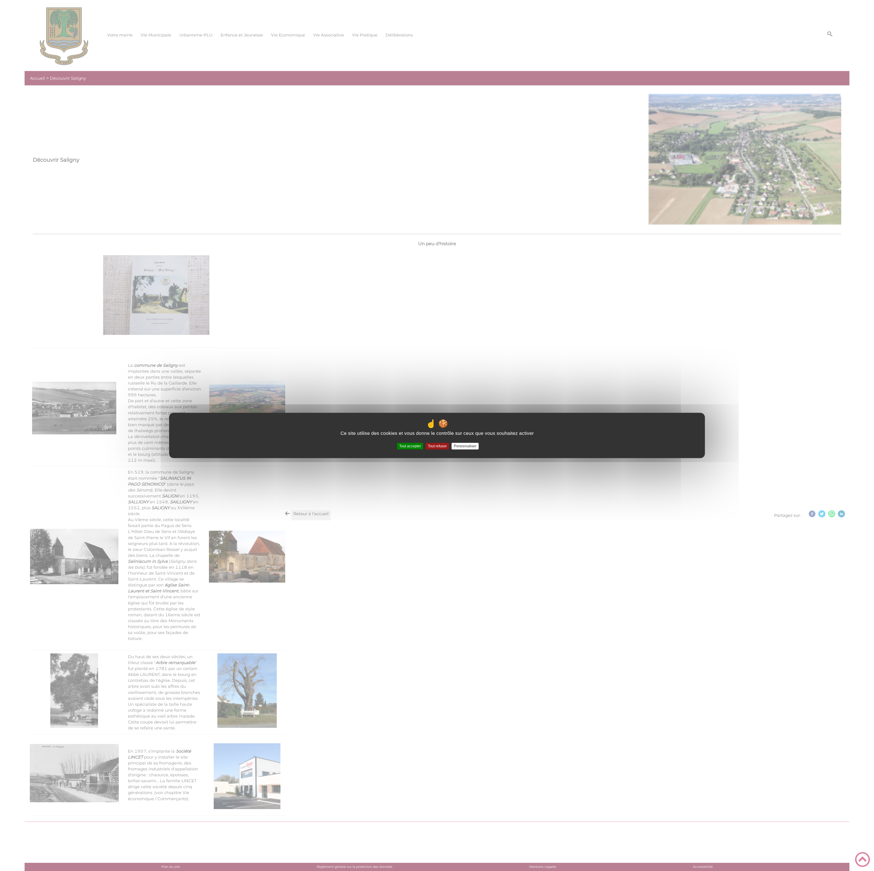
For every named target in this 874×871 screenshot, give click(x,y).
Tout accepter (410, 446)
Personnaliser (465, 446)
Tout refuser (437, 446)
